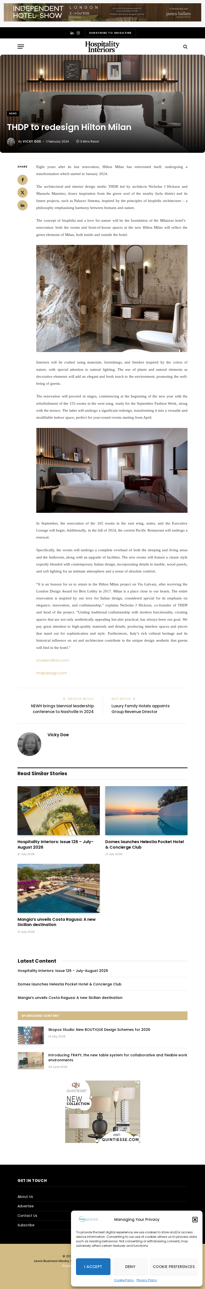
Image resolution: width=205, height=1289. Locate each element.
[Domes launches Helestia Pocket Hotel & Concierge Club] (146, 810)
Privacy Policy (146, 1280)
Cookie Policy (124, 1280)
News (13, 113)
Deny (130, 1266)
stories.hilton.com (52, 660)
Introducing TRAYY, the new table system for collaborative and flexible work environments (117, 1058)
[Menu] (21, 46)
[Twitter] (23, 192)
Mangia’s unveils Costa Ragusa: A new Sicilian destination (57, 922)
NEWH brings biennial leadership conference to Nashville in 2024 (62, 708)
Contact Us (27, 1215)
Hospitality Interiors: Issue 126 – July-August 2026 (56, 844)
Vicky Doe (32, 141)
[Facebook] (23, 180)
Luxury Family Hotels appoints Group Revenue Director (141, 708)
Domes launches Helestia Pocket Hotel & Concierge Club (144, 844)
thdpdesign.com (51, 673)
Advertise (26, 1206)
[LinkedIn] (23, 205)
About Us (25, 1196)
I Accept (93, 1266)
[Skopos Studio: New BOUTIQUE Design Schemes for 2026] (31, 1035)
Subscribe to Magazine (110, 33)
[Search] (185, 46)
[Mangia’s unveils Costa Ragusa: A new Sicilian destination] (59, 888)
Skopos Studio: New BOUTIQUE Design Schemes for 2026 (99, 1029)
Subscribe (26, 1225)
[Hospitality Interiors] (102, 46)
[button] (195, 1219)
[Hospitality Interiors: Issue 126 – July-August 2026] (59, 810)
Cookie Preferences (174, 1266)
